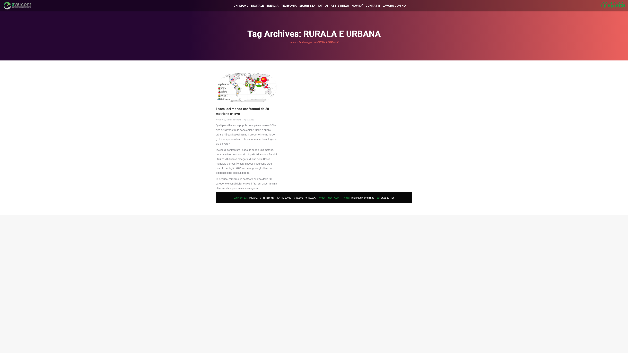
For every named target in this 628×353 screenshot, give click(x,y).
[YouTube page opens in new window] (621, 5)
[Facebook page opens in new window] (605, 5)
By (232, 119)
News (218, 119)
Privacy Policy (325, 197)
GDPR (337, 197)
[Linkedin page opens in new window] (613, 5)
